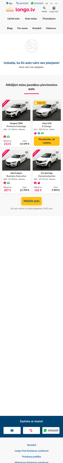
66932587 (24, 3)
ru (51, 3)
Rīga (10, 3)
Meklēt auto (31, 201)
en (56, 3)
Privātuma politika (31, 457)
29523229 (38, 3)
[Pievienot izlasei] (26, 103)
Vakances (51, 28)
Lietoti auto (13, 19)
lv (47, 3)
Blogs (10, 28)
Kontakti (36, 28)
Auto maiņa (31, 19)
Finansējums (49, 19)
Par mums (22, 28)
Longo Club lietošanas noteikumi (31, 451)
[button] (44, 9)
